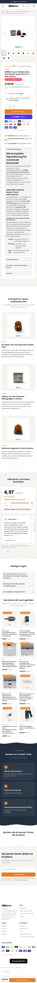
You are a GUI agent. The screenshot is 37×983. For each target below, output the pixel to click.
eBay (5, 503)
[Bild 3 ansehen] (13, 53)
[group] (18, 529)
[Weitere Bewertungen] (33, 551)
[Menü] (3, 6)
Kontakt (4, 934)
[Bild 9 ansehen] (9, 58)
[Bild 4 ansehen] (18, 53)
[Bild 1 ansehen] (4, 53)
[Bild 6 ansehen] (28, 53)
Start (3, 11)
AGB (21, 931)
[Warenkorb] (33, 6)
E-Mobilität (23, 908)
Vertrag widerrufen (18, 961)
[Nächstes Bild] (32, 33)
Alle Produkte (10, 11)
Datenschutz (24, 929)
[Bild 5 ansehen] (23, 53)
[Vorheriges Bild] (5, 33)
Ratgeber (4, 926)
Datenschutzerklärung (22, 880)
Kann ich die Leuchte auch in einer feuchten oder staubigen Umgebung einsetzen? (15, 576)
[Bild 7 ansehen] (33, 53)
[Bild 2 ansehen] (9, 53)
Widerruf (4, 931)
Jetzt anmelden (18, 874)
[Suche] (23, 6)
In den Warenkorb (22, 980)
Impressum (23, 926)
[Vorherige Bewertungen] (3, 551)
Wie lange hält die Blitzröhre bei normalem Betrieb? (14, 585)
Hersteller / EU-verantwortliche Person (16, 266)
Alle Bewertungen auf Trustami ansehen (16, 509)
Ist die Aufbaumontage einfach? (14, 592)
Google (6, 505)
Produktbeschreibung (13, 149)
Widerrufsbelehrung (26, 934)
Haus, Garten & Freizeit (27, 913)
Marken (22, 916)
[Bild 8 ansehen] (4, 58)
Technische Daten (12, 259)
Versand (9, 273)
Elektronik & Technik (26, 911)
